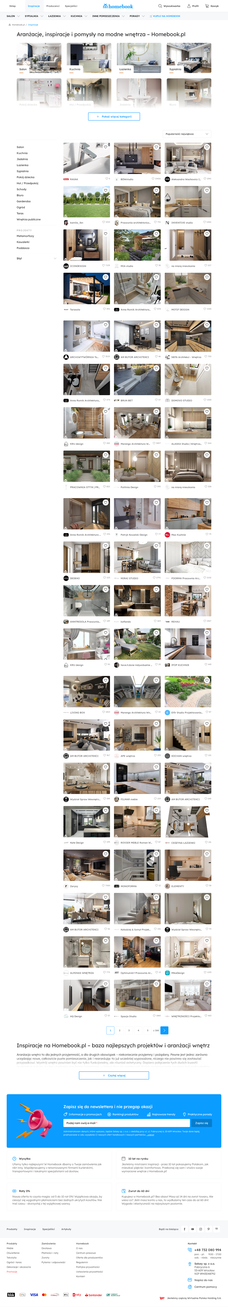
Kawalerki (23, 242)
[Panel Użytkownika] (192, 6)
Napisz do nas (203, 1280)
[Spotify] (216, 1229)
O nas (79, 1248)
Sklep (12, 6)
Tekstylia (12, 1257)
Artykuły (66, 1229)
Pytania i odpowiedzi (53, 1262)
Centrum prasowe (86, 1252)
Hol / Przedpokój (27, 183)
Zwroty (45, 1257)
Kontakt (80, 1276)
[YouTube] (192, 1229)
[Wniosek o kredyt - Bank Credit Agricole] (113, 1294)
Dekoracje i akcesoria (19, 1266)
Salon (20, 147)
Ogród (21, 207)
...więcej (150, 1134)
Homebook (82, 1243)
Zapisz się (201, 1123)
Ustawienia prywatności (89, 1271)
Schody (21, 189)
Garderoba (24, 201)
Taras (20, 213)
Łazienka (22, 165)
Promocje (12, 1271)
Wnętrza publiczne (29, 219)
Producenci (53, 6)
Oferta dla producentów (89, 1257)
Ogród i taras (14, 1262)
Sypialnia (23, 171)
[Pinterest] (208, 1229)
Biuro (20, 195)
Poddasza (23, 248)
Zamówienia (49, 1243)
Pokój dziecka (25, 177)
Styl (19, 258)
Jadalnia (22, 159)
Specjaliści (71, 6)
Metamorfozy (25, 236)
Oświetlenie (13, 1252)
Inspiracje (34, 6)
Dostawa (47, 1248)
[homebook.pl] (118, 6)
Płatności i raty (50, 1252)
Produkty (12, 1229)
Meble (10, 1248)
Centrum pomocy (205, 1286)
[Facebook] (184, 1229)
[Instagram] (200, 1229)
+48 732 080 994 (207, 1250)
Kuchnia (22, 153)
